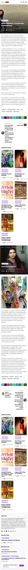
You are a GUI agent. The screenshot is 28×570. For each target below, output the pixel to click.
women (3, 111)
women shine (16, 111)
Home (2, 6)
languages (4, 378)
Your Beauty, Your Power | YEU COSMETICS (20, 175)
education (12, 376)
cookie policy (5, 566)
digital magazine (5, 376)
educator (17, 376)
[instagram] (8, 531)
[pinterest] (13, 531)
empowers (4, 109)
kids (21, 376)
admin (4, 177)
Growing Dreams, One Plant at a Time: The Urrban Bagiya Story (7, 207)
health (18, 109)
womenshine (16, 378)
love (22, 109)
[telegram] (4, 531)
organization (10, 378)
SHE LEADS (7, 6)
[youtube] (6, 531)
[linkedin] (11, 531)
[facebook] (1, 531)
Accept (21, 565)
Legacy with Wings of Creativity (20, 205)
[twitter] (15, 531)
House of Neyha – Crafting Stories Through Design (6, 239)
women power (9, 111)
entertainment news (11, 109)
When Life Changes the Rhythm (10, 540)
